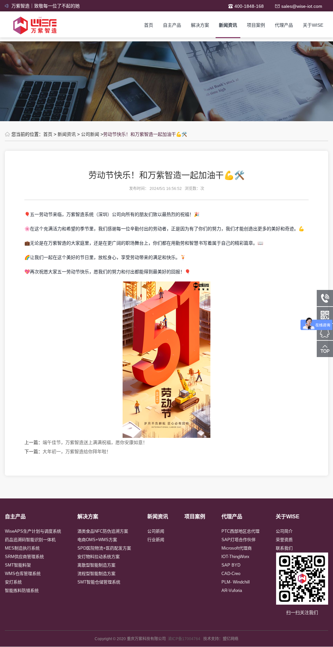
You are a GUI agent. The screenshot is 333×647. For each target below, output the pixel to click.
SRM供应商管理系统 (24, 556)
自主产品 (172, 25)
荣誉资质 (284, 539)
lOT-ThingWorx (235, 556)
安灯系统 (13, 582)
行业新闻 (155, 539)
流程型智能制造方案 (96, 573)
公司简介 (284, 531)
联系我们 (284, 548)
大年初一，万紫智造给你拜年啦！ (77, 451)
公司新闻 (90, 134)
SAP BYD (230, 565)
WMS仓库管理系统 (23, 573)
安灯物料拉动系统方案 (98, 556)
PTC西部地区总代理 (240, 531)
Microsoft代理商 (236, 548)
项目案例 (256, 25)
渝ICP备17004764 (185, 639)
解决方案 (200, 25)
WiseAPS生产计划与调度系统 (33, 531)
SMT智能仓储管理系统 (98, 582)
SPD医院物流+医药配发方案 (104, 548)
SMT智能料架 (18, 565)
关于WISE (313, 25)
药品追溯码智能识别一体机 (30, 539)
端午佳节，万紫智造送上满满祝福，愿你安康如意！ (95, 442)
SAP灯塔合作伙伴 (238, 539)
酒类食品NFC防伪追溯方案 (102, 531)
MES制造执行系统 (22, 548)
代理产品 (284, 25)
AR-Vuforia (231, 590)
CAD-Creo (230, 573)
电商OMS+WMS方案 (97, 539)
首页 (148, 25)
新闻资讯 (228, 25)
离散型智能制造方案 (96, 565)
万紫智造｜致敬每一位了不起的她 (45, 5)
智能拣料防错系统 (22, 590)
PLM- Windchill (235, 582)
